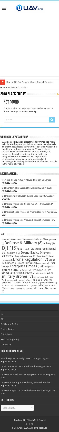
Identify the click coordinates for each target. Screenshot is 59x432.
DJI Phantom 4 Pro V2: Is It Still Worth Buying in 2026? (27, 188)
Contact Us (6, 344)
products (8, 282)
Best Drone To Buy (9, 324)
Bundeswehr (30, 239)
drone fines (42, 256)
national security (41, 277)
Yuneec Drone (7, 329)
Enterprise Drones (26, 266)
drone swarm (43, 263)
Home (5, 87)
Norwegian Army (26, 280)
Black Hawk (18, 239)
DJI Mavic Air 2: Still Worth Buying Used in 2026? (24, 196)
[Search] (52, 119)
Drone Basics (32, 252)
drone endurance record (25, 256)
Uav (2, 314)
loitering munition (24, 272)
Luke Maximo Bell (44, 273)
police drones (43, 280)
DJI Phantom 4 (11, 253)
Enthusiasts (6, 334)
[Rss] (26, 424)
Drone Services (27, 263)
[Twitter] (32, 424)
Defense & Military (23, 243)
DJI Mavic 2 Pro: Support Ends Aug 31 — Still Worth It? (27, 204)
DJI (10, 248)
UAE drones (11, 288)
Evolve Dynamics (24, 270)
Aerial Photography (10, 339)
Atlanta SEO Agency (36, 420)
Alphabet (7, 239)
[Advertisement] (29, 46)
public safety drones (27, 282)
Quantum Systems (48, 283)
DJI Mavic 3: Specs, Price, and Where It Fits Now (24, 212)
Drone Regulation (30, 259)
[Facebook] (29, 424)
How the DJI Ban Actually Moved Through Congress (29, 82)
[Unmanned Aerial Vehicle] (29, 8)
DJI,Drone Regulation (43, 248)
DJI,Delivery (24, 249)
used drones (37, 288)
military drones (17, 276)
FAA (42, 270)
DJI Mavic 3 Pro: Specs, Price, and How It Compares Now (28, 220)
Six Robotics (8, 285)
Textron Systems (32, 285)
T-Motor (19, 285)
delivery (49, 243)
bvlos (41, 239)
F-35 (36, 270)
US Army (22, 288)
